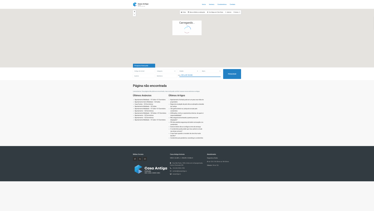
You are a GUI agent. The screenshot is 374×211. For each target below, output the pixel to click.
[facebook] (135, 159)
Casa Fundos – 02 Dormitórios (144, 104)
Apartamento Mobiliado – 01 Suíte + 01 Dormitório (150, 99)
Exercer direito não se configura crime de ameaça (185, 126)
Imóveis (211, 4)
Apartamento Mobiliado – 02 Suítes (146, 106)
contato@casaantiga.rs (179, 171)
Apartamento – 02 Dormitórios (144, 111)
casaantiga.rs (176, 174)
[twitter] (140, 159)
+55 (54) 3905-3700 (178, 168)
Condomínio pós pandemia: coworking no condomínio (186, 138)
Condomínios (222, 4)
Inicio (204, 4)
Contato (232, 4)
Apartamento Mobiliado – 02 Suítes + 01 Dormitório (150, 113)
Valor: (179, 75)
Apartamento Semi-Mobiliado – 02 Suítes (147, 102)
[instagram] (145, 159)
